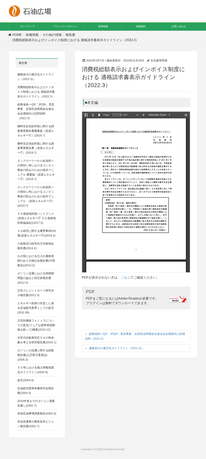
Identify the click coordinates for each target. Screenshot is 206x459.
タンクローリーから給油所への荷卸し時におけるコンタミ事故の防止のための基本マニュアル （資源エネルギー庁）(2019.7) (36, 196)
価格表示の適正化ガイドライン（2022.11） (116, 348)
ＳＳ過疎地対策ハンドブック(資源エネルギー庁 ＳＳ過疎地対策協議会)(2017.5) (36, 218)
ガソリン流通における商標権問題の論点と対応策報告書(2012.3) (35, 278)
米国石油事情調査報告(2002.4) (36, 413)
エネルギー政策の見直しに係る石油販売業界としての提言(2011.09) (35, 308)
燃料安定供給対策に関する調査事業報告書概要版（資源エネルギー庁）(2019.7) (35, 131)
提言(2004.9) (25, 380)
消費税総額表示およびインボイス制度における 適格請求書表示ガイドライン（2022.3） (36, 91)
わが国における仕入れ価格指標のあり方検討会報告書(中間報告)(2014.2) (36, 260)
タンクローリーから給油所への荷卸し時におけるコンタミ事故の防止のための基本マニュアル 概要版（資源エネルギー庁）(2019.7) (36, 170)
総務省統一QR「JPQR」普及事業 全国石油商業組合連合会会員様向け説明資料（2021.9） (135, 336)
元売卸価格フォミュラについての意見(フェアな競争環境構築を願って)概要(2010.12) (36, 325)
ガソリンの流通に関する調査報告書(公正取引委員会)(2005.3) (35, 355)
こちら (125, 277)
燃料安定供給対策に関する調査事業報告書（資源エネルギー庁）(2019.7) (35, 148)
